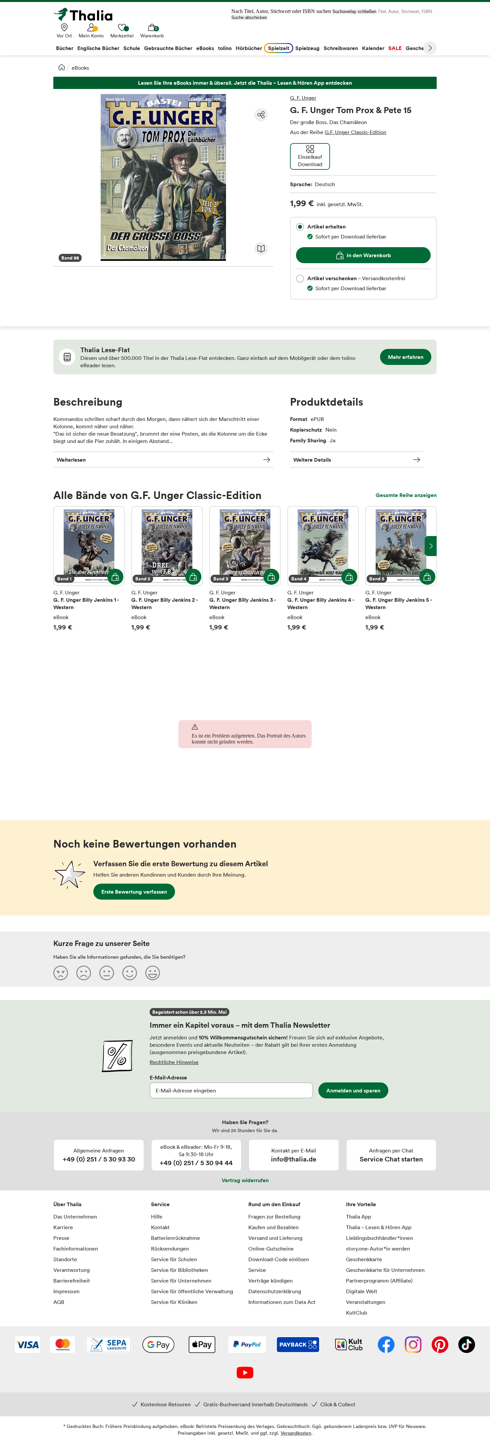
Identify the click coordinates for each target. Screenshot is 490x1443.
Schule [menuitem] (131, 48)
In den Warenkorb (369, 255)
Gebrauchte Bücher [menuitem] (168, 48)
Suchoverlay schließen (354, 11)
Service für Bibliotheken (179, 1270)
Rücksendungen (170, 1248)
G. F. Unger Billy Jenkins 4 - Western (323, 568)
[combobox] (300, 227)
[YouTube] (245, 1373)
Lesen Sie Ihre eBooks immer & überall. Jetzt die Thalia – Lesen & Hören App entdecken (245, 83)
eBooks (80, 67)
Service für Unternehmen (181, 1280)
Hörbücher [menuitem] (249, 48)
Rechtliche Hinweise (174, 1062)
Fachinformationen (75, 1248)
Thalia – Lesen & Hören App (378, 1227)
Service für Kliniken (174, 1302)
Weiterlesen (71, 459)
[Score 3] (106, 972)
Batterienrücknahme (175, 1238)
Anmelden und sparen (353, 1090)
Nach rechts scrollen (431, 546)
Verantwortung (71, 1270)
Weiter (430, 48)
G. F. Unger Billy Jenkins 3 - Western (245, 568)
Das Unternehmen (75, 1216)
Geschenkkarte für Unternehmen (385, 1270)
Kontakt (160, 1227)
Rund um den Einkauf (274, 1204)
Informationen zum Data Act (282, 1302)
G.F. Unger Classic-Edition (355, 132)
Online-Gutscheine (271, 1248)
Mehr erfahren (405, 357)
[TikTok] (466, 1345)
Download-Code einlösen (278, 1259)
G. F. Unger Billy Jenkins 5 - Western (401, 568)
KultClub (356, 1312)
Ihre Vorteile (361, 1204)
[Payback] (298, 1345)
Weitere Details (312, 459)
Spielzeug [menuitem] (307, 48)
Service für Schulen (174, 1259)
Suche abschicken (249, 17)
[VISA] (27, 1345)
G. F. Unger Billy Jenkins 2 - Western (167, 568)
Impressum (66, 1291)
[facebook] (386, 1345)
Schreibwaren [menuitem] (341, 48)
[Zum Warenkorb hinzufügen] (115, 577)
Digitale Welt (361, 1291)
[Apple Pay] (201, 1345)
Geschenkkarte (364, 1259)
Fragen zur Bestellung (274, 1216)
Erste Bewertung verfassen (134, 891)
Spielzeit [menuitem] (278, 48)
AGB (58, 1302)
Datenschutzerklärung (274, 1291)
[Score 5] (152, 972)
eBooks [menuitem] (205, 48)
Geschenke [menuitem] (419, 48)
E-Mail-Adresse (168, 1077)
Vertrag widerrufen (245, 1180)
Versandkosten (296, 1433)
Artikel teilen (261, 114)
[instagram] (413, 1345)
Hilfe (156, 1216)
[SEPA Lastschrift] (108, 1345)
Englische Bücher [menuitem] (98, 48)
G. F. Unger (303, 97)
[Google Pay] (158, 1345)
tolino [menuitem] (225, 48)
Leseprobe (261, 249)
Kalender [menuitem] (373, 48)
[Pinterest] (440, 1345)
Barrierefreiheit (71, 1280)
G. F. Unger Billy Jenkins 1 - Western (89, 568)
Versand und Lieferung (275, 1238)
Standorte (65, 1259)
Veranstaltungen (365, 1302)
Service (160, 1204)
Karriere (63, 1227)
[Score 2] (83, 972)
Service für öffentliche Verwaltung (192, 1291)
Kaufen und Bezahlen (273, 1227)
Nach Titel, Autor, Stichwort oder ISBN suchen (281, 11)
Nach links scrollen (59, 546)
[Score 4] (129, 972)
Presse (61, 1238)
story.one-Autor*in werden (378, 1248)
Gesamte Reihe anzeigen (406, 495)
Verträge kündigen (270, 1280)
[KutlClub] (349, 1345)
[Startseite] (61, 67)
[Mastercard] (62, 1345)
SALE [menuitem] (395, 48)
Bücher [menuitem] (64, 48)
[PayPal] (247, 1345)
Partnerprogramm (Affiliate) (379, 1280)
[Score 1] (60, 972)
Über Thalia (67, 1204)
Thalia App (358, 1216)
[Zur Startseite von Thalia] (86, 14)
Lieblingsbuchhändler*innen (379, 1238)
